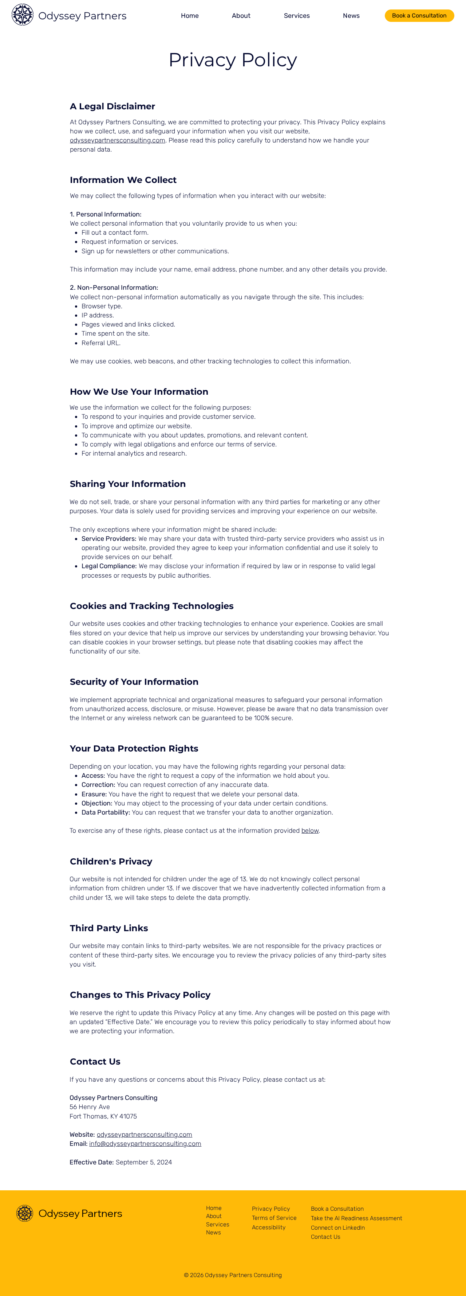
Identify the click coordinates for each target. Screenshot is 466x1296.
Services (217, 1224)
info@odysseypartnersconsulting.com (145, 1144)
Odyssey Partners (82, 15)
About (214, 1216)
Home (214, 1208)
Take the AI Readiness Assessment (356, 1218)
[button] (241, 15)
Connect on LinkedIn (338, 1227)
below (310, 831)
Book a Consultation (337, 1208)
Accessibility (269, 1227)
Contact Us (325, 1236)
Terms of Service (274, 1217)
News (213, 1232)
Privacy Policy (271, 1208)
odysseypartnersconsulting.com (117, 140)
